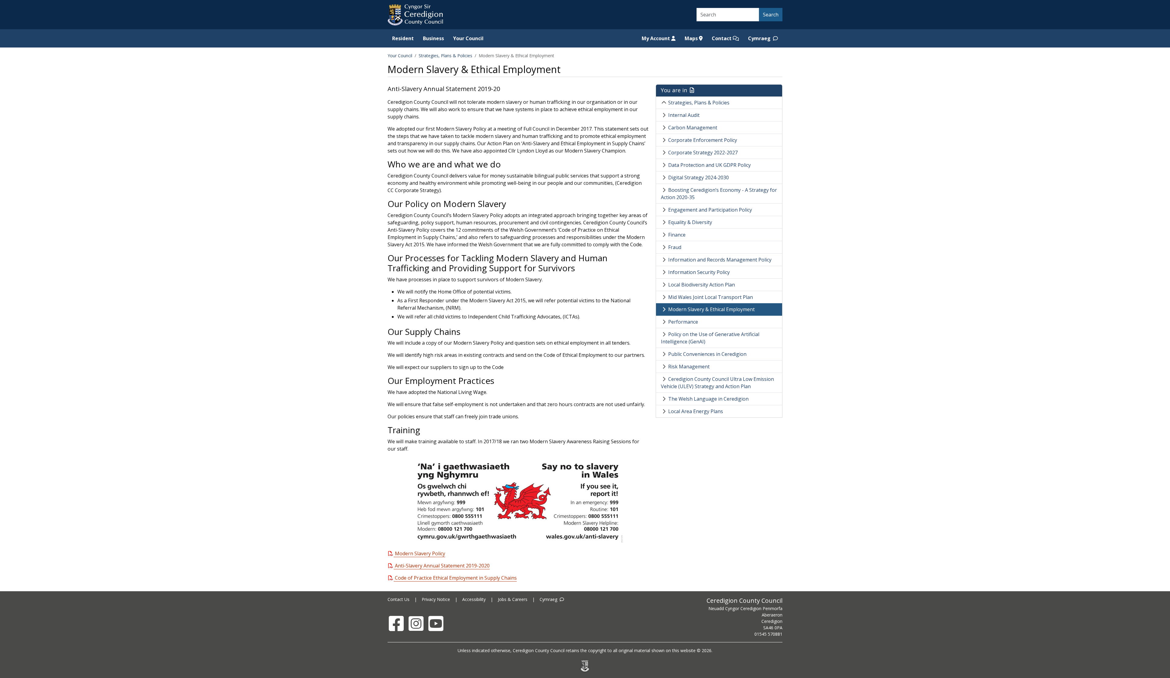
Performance (683, 321)
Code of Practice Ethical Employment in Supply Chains (456, 577)
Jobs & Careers (512, 599)
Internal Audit (684, 115)
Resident (403, 38)
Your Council (468, 38)
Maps (692, 38)
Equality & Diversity (690, 222)
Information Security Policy (699, 272)
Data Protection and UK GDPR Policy (709, 165)
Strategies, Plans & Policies (445, 55)
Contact (722, 38)
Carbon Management (692, 127)
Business (433, 38)
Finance (677, 234)
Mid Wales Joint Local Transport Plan (710, 297)
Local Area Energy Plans (695, 411)
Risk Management (689, 366)
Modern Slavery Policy (420, 553)
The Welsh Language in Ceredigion (708, 398)
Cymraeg (760, 38)
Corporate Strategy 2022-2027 (703, 152)
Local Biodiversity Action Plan (701, 284)
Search (770, 14)
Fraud (674, 247)
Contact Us (399, 599)
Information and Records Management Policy (719, 259)
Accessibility (474, 599)
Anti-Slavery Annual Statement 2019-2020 (442, 565)
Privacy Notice (436, 599)
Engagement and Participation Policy (710, 209)
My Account (656, 38)
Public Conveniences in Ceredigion (707, 354)
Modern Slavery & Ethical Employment (711, 309)
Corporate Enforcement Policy (702, 140)
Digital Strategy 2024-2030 (698, 177)
